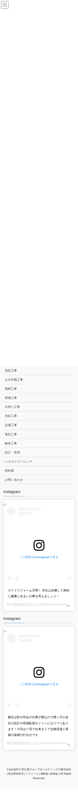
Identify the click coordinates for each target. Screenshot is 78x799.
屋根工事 (11, 388)
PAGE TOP (72, 771)
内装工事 (11, 416)
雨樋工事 (11, 398)
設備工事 (11, 425)
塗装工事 (11, 370)
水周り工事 (12, 407)
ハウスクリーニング (18, 461)
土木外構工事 (14, 379)
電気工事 (11, 434)
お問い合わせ (14, 479)
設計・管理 (12, 452)
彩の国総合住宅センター (23, 604)
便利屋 (9, 470)
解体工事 (11, 443)
